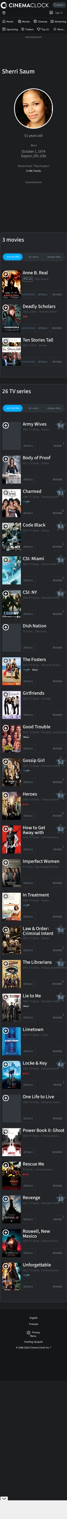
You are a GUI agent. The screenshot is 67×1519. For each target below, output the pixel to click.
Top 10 (45, 29)
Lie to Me (32, 996)
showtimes (28, 295)
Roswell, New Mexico (36, 1234)
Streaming (60, 22)
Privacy (36, 1332)
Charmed (32, 491)
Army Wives (35, 424)
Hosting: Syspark (33, 1341)
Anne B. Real (35, 273)
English (34, 1317)
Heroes (30, 794)
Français (33, 1324)
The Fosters (34, 659)
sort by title (13, 257)
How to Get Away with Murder (34, 832)
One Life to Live (38, 1097)
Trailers (29, 29)
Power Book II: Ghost (43, 1130)
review (58, 445)
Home (10, 22)
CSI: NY (30, 592)
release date (54, 257)
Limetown (33, 1029)
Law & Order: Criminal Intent (38, 931)
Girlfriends (33, 693)
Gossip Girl (34, 760)
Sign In (58, 13)
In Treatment (36, 895)
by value (33, 257)
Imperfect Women (41, 861)
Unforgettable (37, 1265)
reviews (57, 295)
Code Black (34, 525)
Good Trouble (36, 727)
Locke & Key (35, 1063)
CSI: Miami (33, 558)
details (42, 295)
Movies (26, 22)
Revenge (31, 1197)
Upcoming (12, 29)
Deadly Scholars (39, 306)
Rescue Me (33, 1164)
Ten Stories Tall (38, 340)
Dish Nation (34, 626)
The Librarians (37, 962)
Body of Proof (36, 458)
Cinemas (42, 22)
